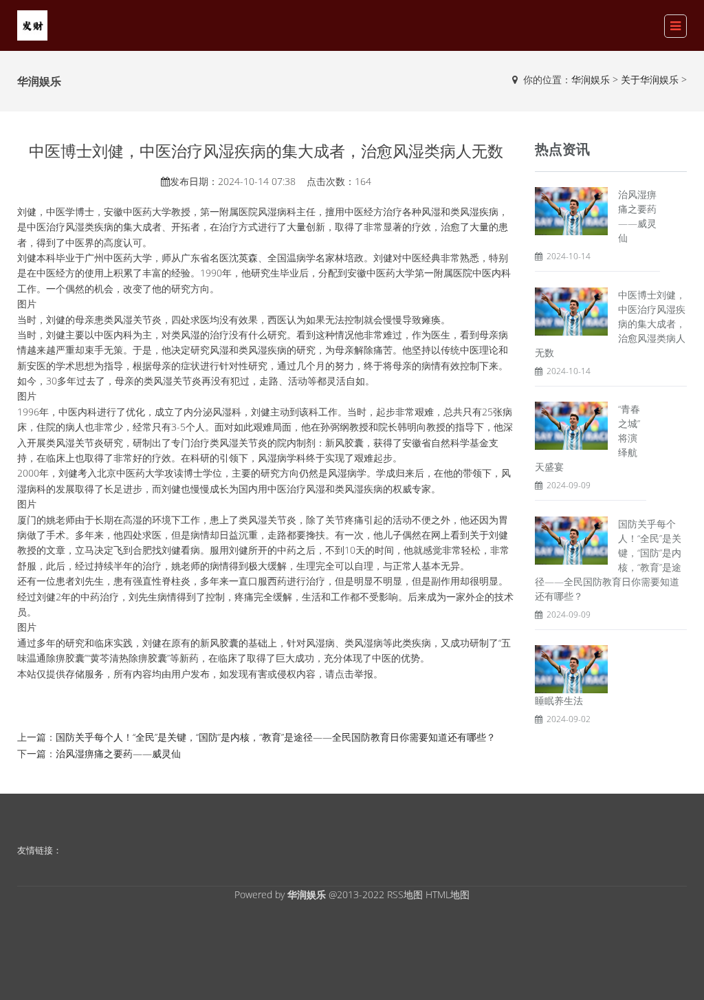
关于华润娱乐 (650, 79)
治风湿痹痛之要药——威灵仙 (118, 753)
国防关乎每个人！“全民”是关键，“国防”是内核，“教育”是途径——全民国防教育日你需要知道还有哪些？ (276, 736)
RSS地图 (405, 894)
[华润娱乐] (32, 24)
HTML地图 (448, 894)
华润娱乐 (590, 79)
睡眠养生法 (559, 700)
